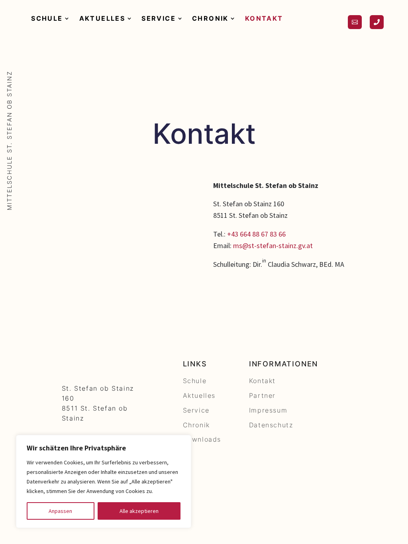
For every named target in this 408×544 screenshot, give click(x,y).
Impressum (268, 410)
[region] (103, 481)
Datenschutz (271, 425)
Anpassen (60, 511)
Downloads (202, 439)
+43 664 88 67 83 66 (256, 234)
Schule (47, 18)
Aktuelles (102, 18)
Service (158, 18)
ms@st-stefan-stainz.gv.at (273, 245)
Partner (262, 395)
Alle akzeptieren (139, 511)
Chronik (210, 18)
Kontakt (264, 18)
